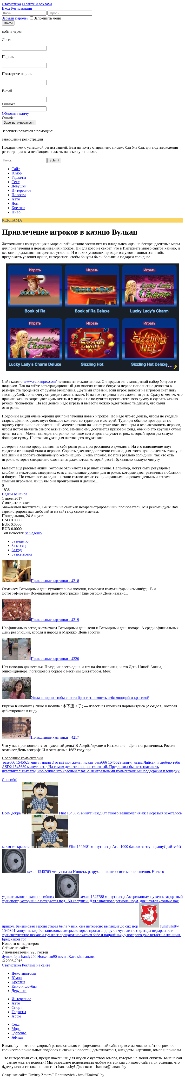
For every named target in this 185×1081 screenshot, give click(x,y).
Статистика (11, 4)
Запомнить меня (47, 18)
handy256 (28, 956)
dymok (7, 956)
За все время (22, 554)
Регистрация (21, 8)
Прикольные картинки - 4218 (55, 581)
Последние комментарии (22, 758)
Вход (6, 8)
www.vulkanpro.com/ (40, 381)
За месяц (19, 546)
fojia (16, 956)
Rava (72, 956)
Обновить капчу (15, 113)
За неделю (20, 541)
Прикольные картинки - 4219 (55, 620)
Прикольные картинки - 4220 (55, 659)
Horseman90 (47, 956)
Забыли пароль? (15, 18)
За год (17, 550)
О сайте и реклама (37, 4)
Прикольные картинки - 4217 (55, 737)
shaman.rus (85, 956)
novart (62, 956)
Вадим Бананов (14, 494)
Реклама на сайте (36, 965)
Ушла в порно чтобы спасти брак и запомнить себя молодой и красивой (90, 698)
